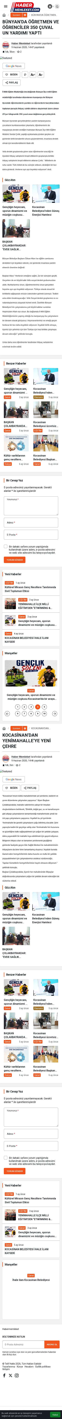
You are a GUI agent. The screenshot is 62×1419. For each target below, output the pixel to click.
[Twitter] (10, 1375)
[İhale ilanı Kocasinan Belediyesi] (31, 1277)
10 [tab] (44, 713)
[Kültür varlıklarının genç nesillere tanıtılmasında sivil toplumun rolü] (16, 450)
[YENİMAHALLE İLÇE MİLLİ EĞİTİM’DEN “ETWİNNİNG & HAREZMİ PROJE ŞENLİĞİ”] (31, 604)
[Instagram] (17, 1375)
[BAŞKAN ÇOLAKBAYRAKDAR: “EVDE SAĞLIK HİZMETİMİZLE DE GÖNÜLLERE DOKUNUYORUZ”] (16, 235)
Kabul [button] (55, 1415)
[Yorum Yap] (25, 74)
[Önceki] (7, 713)
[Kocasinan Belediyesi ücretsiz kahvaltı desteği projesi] (45, 416)
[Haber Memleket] (25, 6)
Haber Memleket (20, 43)
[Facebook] (4, 1375)
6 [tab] (17, 713)
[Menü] (5, 6)
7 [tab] (24, 713)
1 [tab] (17, 707)
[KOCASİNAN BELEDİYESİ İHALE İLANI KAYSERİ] (31, 637)
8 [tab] (31, 713)
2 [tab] (24, 707)
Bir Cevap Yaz (14, 480)
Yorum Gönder (15, 560)
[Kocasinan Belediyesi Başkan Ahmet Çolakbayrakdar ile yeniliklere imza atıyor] (45, 450)
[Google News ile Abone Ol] (14, 66)
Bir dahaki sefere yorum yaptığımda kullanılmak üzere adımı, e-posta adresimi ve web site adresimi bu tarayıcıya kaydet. (32, 549)
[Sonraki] (54, 713)
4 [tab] (37, 707)
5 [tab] (44, 707)
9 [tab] (37, 713)
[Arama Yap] (57, 6)
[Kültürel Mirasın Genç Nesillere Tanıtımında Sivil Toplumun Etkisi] (31, 587)
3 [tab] (31, 707)
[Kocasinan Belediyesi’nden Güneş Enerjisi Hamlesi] (46, 200)
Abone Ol (52, 1344)
